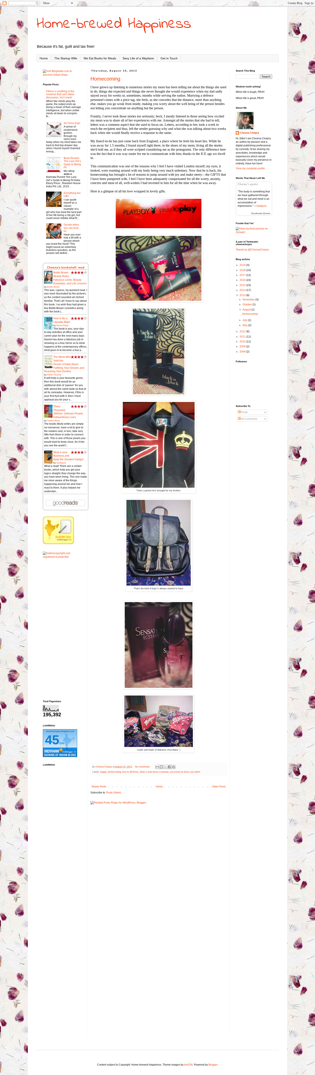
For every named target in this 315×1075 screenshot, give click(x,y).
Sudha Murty (53, 420)
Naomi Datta (62, 325)
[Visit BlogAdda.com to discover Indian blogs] (62, 74)
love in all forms (130, 772)
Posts (244, 412)
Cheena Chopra (249, 132)
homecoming (114, 772)
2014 (243, 290)
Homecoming (105, 79)
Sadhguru (61, 463)
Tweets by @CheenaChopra (252, 249)
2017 (243, 275)
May (245, 325)
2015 (243, 285)
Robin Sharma (54, 374)
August (247, 309)
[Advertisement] (62, 629)
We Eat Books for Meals (100, 58)
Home (44, 58)
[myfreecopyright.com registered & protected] (62, 556)
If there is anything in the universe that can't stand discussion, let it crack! (60, 94)
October (247, 304)
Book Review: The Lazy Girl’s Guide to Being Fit (72, 163)
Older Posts (219, 786)
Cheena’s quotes (248, 184)
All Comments (249, 418)
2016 (243, 280)
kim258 (188, 1064)
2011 (243, 336)
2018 (243, 270)
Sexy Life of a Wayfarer (138, 58)
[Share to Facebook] (169, 767)
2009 (243, 346)
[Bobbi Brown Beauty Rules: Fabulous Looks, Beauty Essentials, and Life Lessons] (49, 283)
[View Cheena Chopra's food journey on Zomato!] (254, 232)
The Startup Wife (65, 58)
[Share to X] (165, 767)
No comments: (143, 766)
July (245, 320)
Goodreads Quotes (260, 213)
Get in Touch (169, 58)
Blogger (213, 1064)
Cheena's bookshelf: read (65, 267)
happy (103, 772)
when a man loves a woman (154, 772)
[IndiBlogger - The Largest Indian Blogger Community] (58, 543)
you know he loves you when (185, 772)
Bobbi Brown (53, 287)
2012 (243, 331)
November (249, 299)
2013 (243, 295)
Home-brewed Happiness (113, 24)
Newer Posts (99, 786)
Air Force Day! (72, 123)
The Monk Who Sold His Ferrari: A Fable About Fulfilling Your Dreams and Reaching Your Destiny (64, 364)
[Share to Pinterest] (173, 767)
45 (52, 740)
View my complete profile (250, 168)
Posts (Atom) (113, 792)
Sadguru (261, 205)
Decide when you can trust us (71, 227)
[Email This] (157, 767)
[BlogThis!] (161, 767)
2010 (243, 341)
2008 (243, 351)
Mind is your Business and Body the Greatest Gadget (68, 456)
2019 (243, 265)
